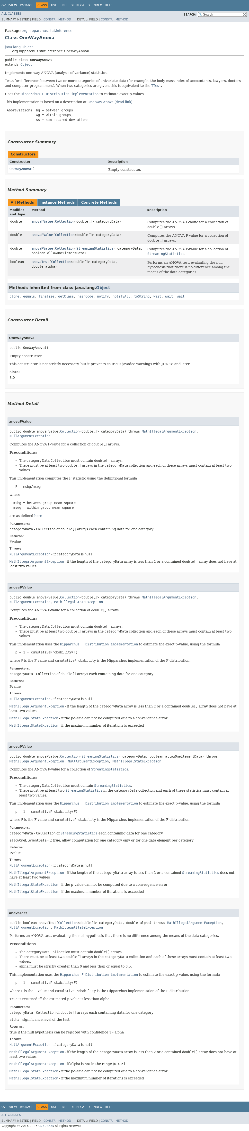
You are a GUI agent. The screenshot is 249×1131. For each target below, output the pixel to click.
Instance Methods (57, 202)
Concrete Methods (99, 202)
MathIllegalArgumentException (169, 431)
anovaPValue (42, 235)
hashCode (85, 296)
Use (54, 5)
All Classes (11, 13)
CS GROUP (45, 1126)
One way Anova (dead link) (110, 102)
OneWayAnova (20, 169)
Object (26, 64)
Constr (49, 19)
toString (142, 296)
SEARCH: (190, 14)
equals (29, 296)
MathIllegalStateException (78, 602)
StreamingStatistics (94, 248)
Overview (9, 5)
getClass (66, 296)
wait (157, 296)
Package (26, 5)
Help (108, 5)
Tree (64, 5)
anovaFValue (42, 221)
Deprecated (80, 5)
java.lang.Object (19, 47)
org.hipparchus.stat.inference (47, 31)
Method (64, 19)
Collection (64, 221)
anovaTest (40, 262)
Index (97, 5)
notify (103, 296)
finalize (46, 296)
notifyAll (121, 296)
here (38, 516)
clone (14, 296)
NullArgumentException (29, 436)
